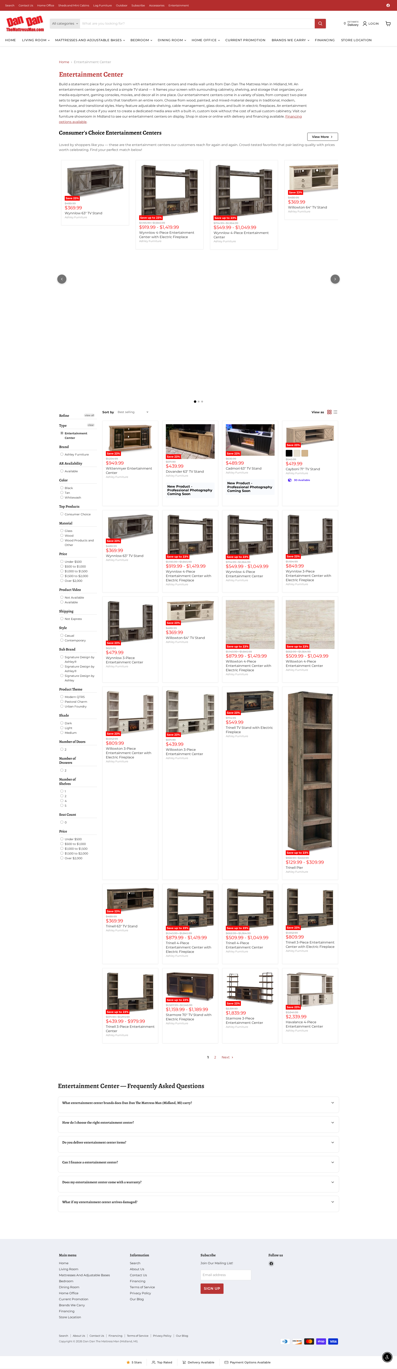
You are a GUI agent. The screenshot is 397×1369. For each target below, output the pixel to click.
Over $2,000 (73, 581)
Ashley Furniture (76, 217)
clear (91, 425)
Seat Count (67, 814)
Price (63, 553)
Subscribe (138, 5)
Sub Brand (67, 649)
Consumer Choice (77, 514)
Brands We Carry (289, 40)
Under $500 (73, 562)
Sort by (108, 412)
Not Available (74, 597)
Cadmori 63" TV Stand (244, 468)
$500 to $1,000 (75, 566)
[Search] (320, 23)
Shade (64, 715)
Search (9, 5)
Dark (68, 723)
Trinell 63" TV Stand (122, 926)
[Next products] (335, 279)
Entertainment (179, 5)
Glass (68, 531)
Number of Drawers (67, 760)
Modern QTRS (74, 697)
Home (10, 40)
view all (89, 415)
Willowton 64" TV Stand (307, 207)
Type (63, 425)
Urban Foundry (75, 706)
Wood (68, 535)
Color (63, 480)
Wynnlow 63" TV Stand (83, 213)
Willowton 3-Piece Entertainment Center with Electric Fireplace (128, 753)
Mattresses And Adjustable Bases (89, 40)
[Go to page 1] (195, 401)
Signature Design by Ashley (79, 678)
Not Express (73, 619)
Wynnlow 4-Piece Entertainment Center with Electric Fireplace (188, 576)
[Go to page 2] (199, 402)
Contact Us (26, 5)
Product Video (70, 589)
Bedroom (140, 40)
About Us (137, 1269)
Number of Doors (72, 741)
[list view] (335, 412)
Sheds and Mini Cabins (73, 5)
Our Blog (137, 1299)
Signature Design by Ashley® (79, 659)
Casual (69, 636)
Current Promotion (245, 40)
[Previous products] (61, 279)
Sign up (212, 1288)
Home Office (45, 5)
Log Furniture (102, 5)
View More (320, 137)
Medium (70, 733)
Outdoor (121, 5)
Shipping (66, 611)
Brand (64, 446)
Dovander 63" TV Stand (185, 472)
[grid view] (329, 412)
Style (63, 627)
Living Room (34, 40)
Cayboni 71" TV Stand (303, 469)
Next (226, 1057)
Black (68, 488)
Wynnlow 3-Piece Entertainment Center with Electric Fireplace (308, 575)
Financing (325, 40)
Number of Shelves (67, 781)
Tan (67, 493)
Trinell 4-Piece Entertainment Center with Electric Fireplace (188, 947)
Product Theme (70, 689)
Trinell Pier (294, 868)
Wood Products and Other (79, 543)
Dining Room (171, 40)
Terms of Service (142, 1287)
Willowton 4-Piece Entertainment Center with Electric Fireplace (248, 665)
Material (65, 523)
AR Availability (70, 463)
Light (68, 728)
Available (71, 471)
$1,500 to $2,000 (76, 576)
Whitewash (72, 497)
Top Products (69, 506)
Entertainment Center (75, 435)
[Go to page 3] (202, 402)
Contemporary (75, 640)
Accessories (156, 5)
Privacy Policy (140, 1293)
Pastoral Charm (75, 702)
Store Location (356, 40)
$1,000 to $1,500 (75, 571)
